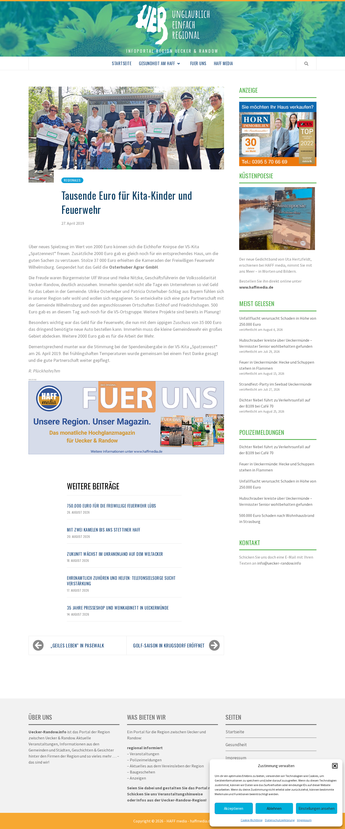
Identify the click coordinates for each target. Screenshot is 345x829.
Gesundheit (236, 744)
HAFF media (223, 63)
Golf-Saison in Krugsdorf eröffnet (169, 645)
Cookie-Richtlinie (251, 820)
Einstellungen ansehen (317, 808)
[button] (334, 765)
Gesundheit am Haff (157, 63)
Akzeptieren (233, 808)
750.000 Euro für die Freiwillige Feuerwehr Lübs (111, 506)
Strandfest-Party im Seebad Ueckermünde (275, 384)
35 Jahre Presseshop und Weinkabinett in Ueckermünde (118, 608)
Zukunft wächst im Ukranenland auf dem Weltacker (115, 554)
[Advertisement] (277, 629)
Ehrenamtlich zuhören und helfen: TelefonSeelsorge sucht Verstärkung (121, 581)
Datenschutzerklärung (279, 820)
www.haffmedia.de (256, 287)
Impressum (304, 820)
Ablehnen (274, 808)
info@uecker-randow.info (279, 563)
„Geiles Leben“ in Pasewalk (77, 645)
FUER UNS (198, 63)
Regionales (72, 180)
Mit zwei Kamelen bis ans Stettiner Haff (103, 530)
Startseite (121, 63)
